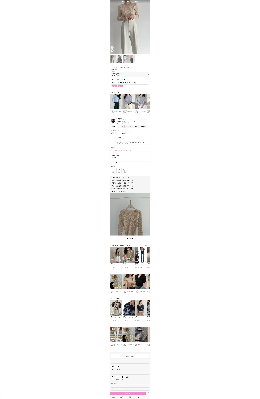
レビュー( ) (128, 126)
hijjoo (111, 316)
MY (146, 397)
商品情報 (113, 126)
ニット (112, 65)
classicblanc (125, 110)
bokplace (136, 263)
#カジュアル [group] (114, 86)
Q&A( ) (135, 126)
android (118, 369)
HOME (130, 397)
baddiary (136, 343)
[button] (148, 25)
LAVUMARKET (113, 290)
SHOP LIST (121, 397)
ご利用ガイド (143, 126)
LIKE (138, 397)
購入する (127, 393)
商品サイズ (121, 126)
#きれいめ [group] (120, 86)
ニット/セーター (117, 65)
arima (112, 110)
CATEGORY (113, 397)
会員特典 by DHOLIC (130, 356)
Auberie (136, 316)
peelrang (136, 290)
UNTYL (124, 316)
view (147, 121)
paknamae (112, 263)
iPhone (113, 369)
